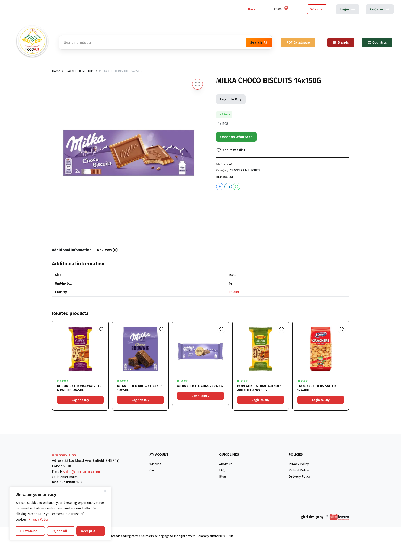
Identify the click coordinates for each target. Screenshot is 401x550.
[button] (197, 84)
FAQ (222, 470)
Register (376, 9)
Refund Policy (299, 470)
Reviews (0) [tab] (107, 250)
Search (256, 42)
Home (56, 71)
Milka (229, 177)
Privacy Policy (39, 519)
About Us (225, 464)
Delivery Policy (299, 477)
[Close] (106, 491)
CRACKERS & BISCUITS (79, 71)
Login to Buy (230, 99)
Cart (152, 470)
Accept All (89, 531)
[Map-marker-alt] (29, 9)
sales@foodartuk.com (81, 472)
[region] (60, 514)
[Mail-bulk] (39, 9)
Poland (234, 292)
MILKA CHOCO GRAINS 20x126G (200, 386)
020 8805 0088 (64, 455)
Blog (222, 477)
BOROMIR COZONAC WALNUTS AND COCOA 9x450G (259, 388)
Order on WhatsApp (236, 137)
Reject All (59, 531)
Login (344, 9)
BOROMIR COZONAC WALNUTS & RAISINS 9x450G (79, 388)
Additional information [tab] (71, 250)
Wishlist (317, 9)
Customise (29, 531)
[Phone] (18, 9)
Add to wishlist (234, 150)
